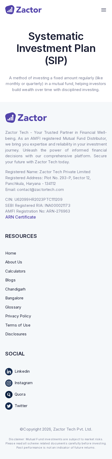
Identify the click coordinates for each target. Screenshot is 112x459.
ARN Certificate (20, 217)
